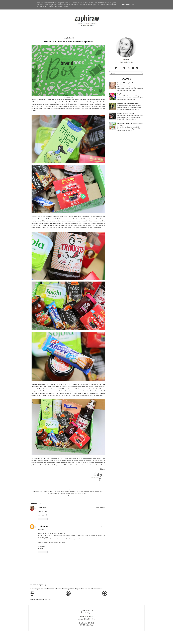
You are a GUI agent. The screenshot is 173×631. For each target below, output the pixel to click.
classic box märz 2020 (50, 491)
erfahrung (66, 491)
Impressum (80, 619)
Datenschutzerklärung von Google (38, 585)
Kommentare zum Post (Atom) (43, 599)
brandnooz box (39, 491)
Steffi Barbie (43, 508)
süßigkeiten (78, 493)
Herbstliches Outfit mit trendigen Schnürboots (128, 103)
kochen (97, 491)
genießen (86, 491)
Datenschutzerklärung (89, 619)
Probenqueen (43, 526)
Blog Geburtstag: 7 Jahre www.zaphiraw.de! (127, 94)
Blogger (89, 613)
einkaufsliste (60, 491)
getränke (92, 491)
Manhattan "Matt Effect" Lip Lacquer (125, 113)
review (68, 493)
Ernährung (73, 491)
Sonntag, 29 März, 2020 (100, 507)
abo (34, 491)
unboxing (84, 493)
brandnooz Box (69, 100)
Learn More (126, 4)
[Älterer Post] (104, 595)
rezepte (72, 493)
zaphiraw (93, 611)
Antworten (42, 519)
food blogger (79, 491)
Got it (134, 4)
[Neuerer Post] (32, 595)
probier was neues (60, 493)
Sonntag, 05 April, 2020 (100, 525)
